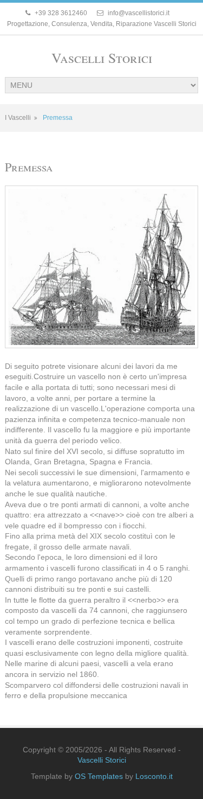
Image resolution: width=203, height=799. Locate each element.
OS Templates (99, 776)
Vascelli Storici (101, 57)
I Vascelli (18, 118)
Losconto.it (154, 776)
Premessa (58, 118)
